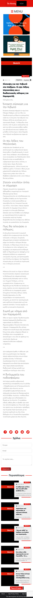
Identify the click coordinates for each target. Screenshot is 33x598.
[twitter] (28, 432)
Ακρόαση (26, 80)
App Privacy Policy (13, 593)
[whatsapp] (11, 432)
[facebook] (5, 432)
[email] (17, 432)
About (3, 593)
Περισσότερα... (16, 588)
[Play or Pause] (31, 80)
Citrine (25, 596)
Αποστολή (6, 469)
